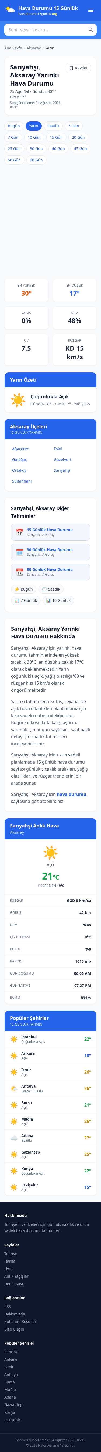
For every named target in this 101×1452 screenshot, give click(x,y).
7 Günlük (26, 600)
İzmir (9, 1366)
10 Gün (34, 137)
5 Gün (73, 125)
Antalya (11, 1374)
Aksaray (34, 47)
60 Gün (14, 159)
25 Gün (14, 148)
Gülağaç (19, 459)
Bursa (9, 1382)
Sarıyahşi (62, 470)
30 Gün (36, 148)
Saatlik (53, 125)
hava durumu (71, 794)
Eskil (58, 448)
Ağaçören (20, 448)
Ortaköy (19, 470)
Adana (10, 1397)
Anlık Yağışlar (16, 1276)
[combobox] (50, 30)
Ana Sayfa (13, 47)
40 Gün (58, 148)
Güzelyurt (62, 459)
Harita (9, 1261)
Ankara (10, 1359)
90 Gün (36, 159)
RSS (7, 1306)
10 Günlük (58, 600)
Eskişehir (12, 1419)
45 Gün (80, 148)
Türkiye (10, 1253)
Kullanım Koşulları (20, 1321)
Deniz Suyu (14, 1283)
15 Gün (56, 137)
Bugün (14, 125)
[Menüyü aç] (91, 10)
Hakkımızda (14, 1314)
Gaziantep (13, 1404)
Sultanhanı (22, 481)
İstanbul (11, 1351)
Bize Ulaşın (14, 1329)
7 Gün (13, 137)
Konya (9, 1412)
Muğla (10, 1389)
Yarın (33, 125)
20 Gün (78, 137)
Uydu (9, 1268)
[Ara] (91, 29)
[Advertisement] (50, 221)
